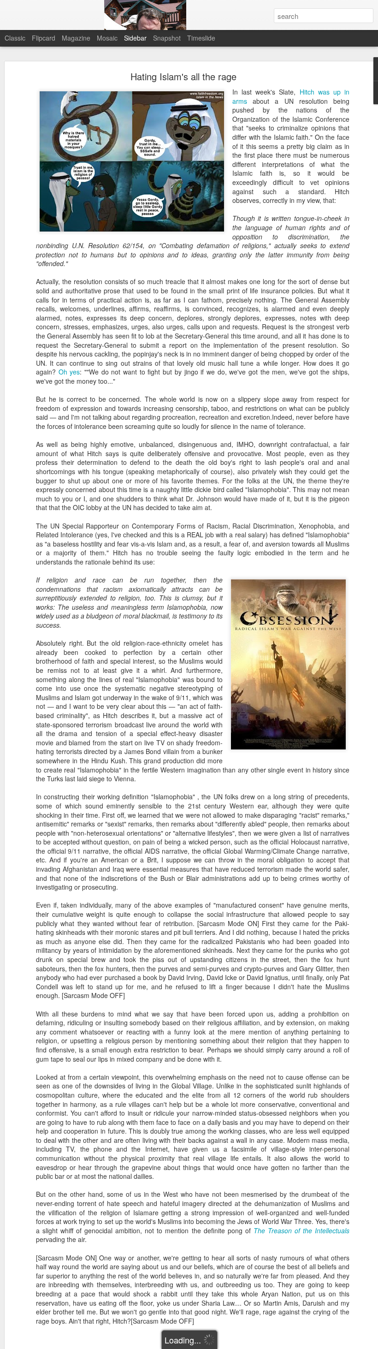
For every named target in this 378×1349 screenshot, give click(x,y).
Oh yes (69, 371)
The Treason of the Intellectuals (301, 1230)
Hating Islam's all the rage (183, 76)
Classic (15, 37)
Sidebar (135, 37)
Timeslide (201, 37)
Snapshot (167, 37)
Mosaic (107, 37)
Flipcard (43, 37)
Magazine (76, 37)
